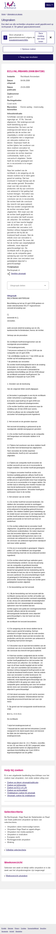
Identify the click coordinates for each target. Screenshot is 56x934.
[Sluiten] (51, 37)
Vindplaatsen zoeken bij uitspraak (21, 793)
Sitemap (10, 928)
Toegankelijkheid (33, 928)
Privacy (17, 928)
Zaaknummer (13, 94)
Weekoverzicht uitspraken (16, 876)
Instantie (11, 76)
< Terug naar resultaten (28, 57)
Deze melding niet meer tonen (41, 37)
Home (3, 14)
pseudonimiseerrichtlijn (18, 40)
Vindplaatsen (13, 267)
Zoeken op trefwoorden (16, 785)
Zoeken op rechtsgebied (17, 790)
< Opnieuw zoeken (28, 49)
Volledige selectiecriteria (16, 850)
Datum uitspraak (11, 81)
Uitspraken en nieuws (14, 14)
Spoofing (43, 928)
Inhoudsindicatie (14, 114)
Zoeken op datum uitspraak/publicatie (22, 782)
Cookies (23, 928)
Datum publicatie (11, 88)
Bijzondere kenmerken (12, 108)
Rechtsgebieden (14, 100)
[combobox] (28, 285)
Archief (11, 931)
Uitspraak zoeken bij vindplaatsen (21, 795)
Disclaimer (19, 931)
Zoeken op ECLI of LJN (17, 788)
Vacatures (4, 931)
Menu (48, 5)
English (3, 928)
